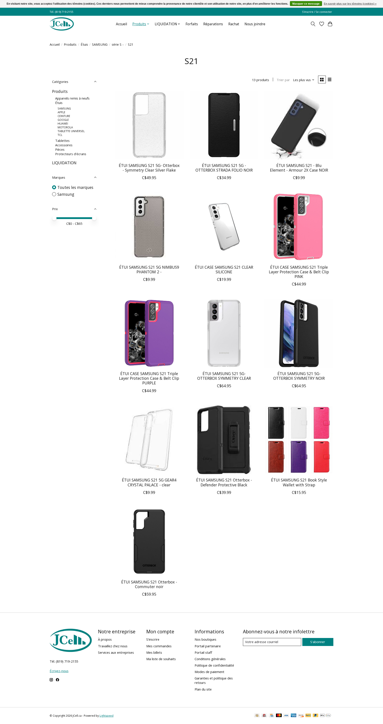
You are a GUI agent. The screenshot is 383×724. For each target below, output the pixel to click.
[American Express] (294, 716)
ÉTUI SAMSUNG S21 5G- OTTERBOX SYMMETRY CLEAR (224, 376)
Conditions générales (210, 659)
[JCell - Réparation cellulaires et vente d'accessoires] (62, 24)
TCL (60, 135)
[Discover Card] (301, 716)
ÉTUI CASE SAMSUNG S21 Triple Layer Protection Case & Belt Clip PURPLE (149, 378)
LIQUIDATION (64, 162)
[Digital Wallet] (325, 716)
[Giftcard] (264, 716)
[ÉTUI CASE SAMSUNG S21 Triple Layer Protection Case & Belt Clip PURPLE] (149, 333)
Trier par (283, 80)
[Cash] (257, 716)
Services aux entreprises (116, 652)
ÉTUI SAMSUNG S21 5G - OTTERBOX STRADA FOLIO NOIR (224, 168)
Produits (70, 44)
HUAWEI (63, 123)
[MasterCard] (279, 716)
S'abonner (317, 642)
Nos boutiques (205, 639)
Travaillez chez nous (112, 646)
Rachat (233, 24)
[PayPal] (308, 716)
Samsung (65, 194)
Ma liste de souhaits (161, 659)
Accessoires (63, 145)
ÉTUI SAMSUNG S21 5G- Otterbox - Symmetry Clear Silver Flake (149, 168)
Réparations (213, 24)
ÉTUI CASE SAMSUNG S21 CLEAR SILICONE (224, 269)
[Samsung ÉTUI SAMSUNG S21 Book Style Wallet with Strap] (298, 439)
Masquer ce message (306, 3)
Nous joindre (254, 24)
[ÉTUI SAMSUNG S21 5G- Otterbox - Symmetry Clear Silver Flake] (149, 125)
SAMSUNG (99, 44)
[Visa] (286, 716)
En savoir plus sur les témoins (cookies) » (350, 3)
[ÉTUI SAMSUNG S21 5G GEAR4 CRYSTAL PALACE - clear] (149, 439)
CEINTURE (64, 116)
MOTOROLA (65, 127)
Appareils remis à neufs (72, 98)
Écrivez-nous (59, 671)
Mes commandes (159, 646)
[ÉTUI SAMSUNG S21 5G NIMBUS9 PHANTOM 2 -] (149, 226)
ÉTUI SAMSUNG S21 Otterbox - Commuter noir (149, 584)
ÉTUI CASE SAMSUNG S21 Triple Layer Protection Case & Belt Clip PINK (299, 271)
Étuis (84, 44)
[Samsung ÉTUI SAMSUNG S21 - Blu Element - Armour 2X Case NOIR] (298, 125)
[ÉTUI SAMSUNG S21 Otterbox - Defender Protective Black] (224, 439)
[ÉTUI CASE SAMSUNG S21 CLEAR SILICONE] (224, 226)
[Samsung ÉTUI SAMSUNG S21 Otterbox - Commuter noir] (149, 541)
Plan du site (203, 689)
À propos (105, 639)
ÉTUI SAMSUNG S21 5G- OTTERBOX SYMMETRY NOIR (299, 376)
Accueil (121, 24)
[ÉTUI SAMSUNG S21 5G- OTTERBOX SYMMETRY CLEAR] (224, 333)
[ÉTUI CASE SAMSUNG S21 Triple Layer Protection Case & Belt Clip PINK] (298, 226)
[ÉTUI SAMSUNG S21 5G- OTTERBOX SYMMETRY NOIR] (298, 333)
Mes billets (154, 652)
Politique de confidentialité (214, 665)
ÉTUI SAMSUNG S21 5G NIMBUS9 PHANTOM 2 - (149, 269)
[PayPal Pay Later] (316, 716)
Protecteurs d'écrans (70, 154)
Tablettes (62, 140)
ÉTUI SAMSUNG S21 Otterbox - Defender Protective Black (224, 482)
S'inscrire (152, 639)
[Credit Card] (271, 716)
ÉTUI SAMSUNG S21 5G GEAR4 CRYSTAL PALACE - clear (149, 482)
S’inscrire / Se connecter (317, 12)
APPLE (61, 112)
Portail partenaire (208, 646)
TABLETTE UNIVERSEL (71, 131)
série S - (118, 44)
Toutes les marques (75, 187)
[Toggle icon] (313, 24)
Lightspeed (106, 716)
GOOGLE (63, 120)
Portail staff (203, 652)
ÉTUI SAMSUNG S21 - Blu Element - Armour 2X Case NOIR (299, 168)
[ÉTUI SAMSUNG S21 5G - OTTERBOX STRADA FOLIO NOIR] (224, 125)
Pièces (59, 149)
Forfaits (192, 24)
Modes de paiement (209, 671)
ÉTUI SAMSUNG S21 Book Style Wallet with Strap (299, 482)
